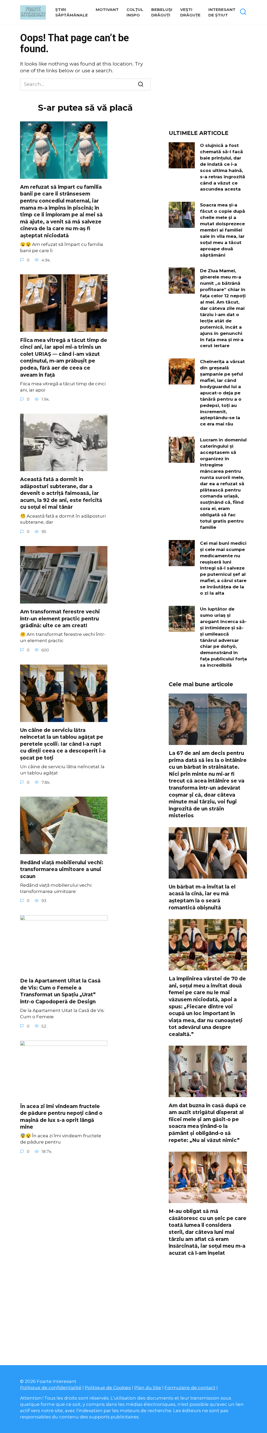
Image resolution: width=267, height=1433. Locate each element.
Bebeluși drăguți (161, 12)
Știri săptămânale (71, 12)
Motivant (107, 9)
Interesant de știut (221, 12)
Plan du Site (147, 1387)
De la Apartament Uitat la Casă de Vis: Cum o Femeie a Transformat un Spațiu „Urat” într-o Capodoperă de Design (60, 991)
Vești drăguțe (190, 12)
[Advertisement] (208, 79)
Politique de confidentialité (50, 1387)
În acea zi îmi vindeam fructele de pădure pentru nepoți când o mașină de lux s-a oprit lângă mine (61, 1116)
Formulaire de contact (190, 1387)
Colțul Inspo (134, 12)
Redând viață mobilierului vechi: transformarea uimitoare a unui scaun (61, 869)
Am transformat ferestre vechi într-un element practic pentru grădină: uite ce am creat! (60, 619)
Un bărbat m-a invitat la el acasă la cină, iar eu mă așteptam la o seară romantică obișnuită (202, 897)
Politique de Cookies (108, 1387)
